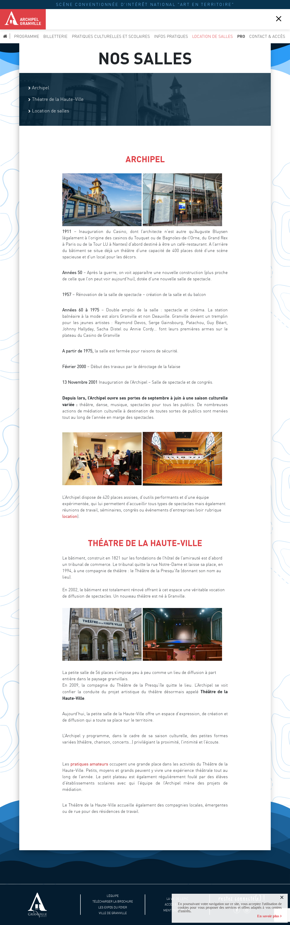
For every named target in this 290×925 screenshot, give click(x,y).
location (69, 516)
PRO (241, 36)
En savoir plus (268, 916)
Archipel (40, 87)
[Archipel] (9, 19)
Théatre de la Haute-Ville (58, 99)
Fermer (278, 18)
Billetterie (55, 36)
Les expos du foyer (112, 907)
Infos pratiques (171, 36)
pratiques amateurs (89, 764)
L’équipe (113, 895)
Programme (26, 36)
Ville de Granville (113, 913)
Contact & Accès (267, 36)
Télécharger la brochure (112, 901)
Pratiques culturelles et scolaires (111, 36)
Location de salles (212, 36)
